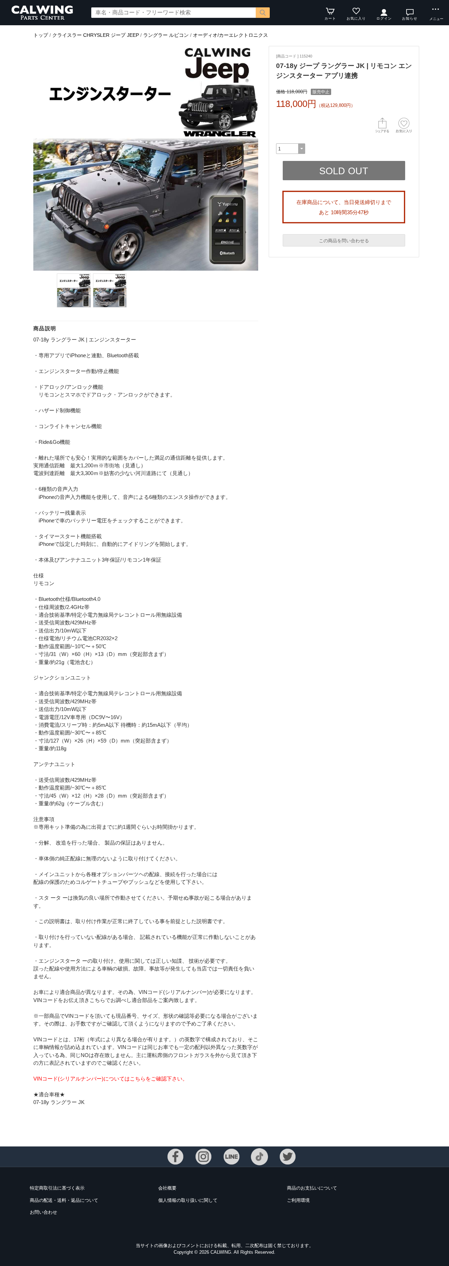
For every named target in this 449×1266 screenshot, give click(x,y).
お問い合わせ (43, 1212)
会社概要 (167, 1188)
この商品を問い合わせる (344, 240)
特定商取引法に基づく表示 (57, 1188)
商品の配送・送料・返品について (64, 1200)
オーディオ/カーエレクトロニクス (230, 35)
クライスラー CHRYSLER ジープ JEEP (95, 35)
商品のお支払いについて (312, 1188)
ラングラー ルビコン (166, 35)
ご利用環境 (298, 1200)
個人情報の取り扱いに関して (187, 1200)
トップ (40, 35)
